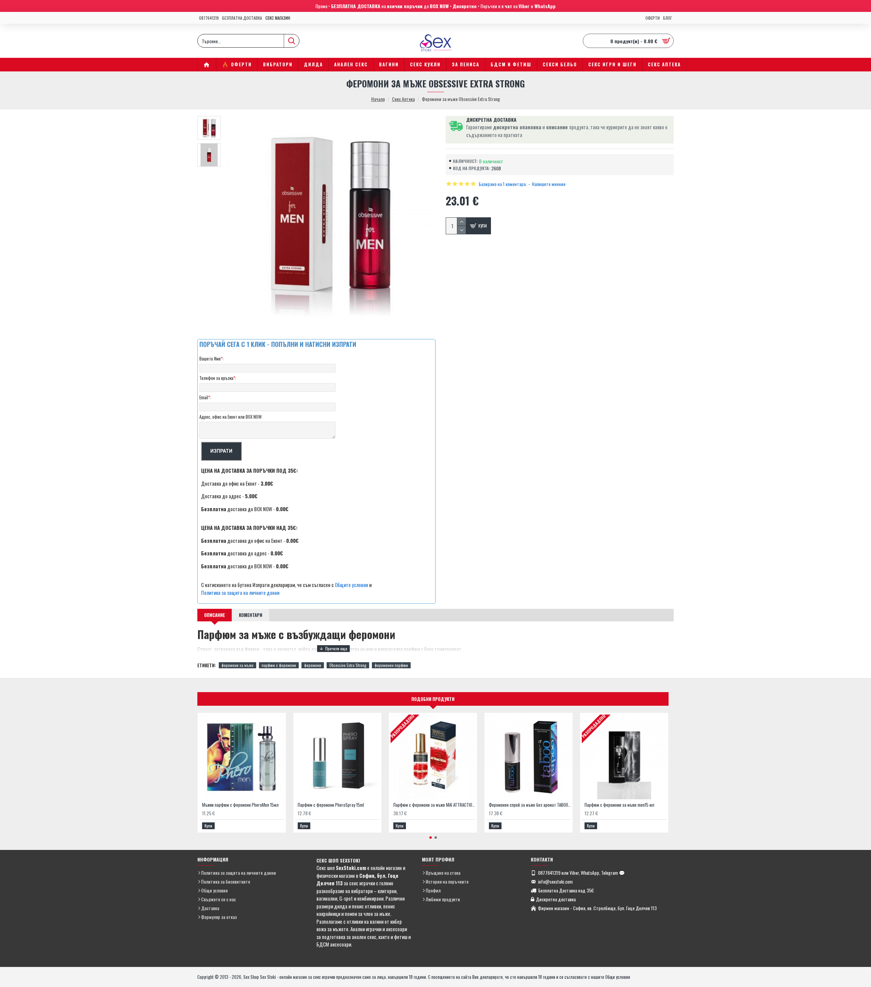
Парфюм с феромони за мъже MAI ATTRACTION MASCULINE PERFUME (434, 805)
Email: (205, 397)
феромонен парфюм (391, 665)
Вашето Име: (211, 358)
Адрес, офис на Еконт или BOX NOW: (230, 416)
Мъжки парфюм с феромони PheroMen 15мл (240, 805)
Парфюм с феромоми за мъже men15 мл (619, 805)
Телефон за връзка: (217, 377)
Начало (378, 98)
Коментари (250, 615)
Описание (214, 615)
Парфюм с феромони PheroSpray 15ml (331, 805)
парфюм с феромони (279, 665)
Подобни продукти (433, 699)
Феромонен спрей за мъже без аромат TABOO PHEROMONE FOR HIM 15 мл (530, 805)
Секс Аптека (403, 98)
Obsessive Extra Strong (347, 665)
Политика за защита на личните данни (240, 592)
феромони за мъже (237, 665)
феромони (312, 665)
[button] (430, 837)
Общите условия (351, 584)
